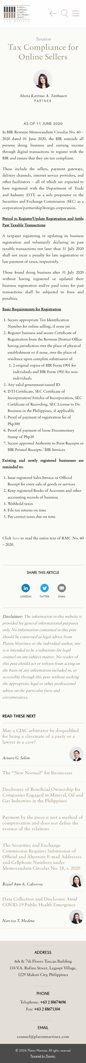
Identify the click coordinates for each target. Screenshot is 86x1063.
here (16, 537)
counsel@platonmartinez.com (43, 1036)
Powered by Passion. (43, 1056)
